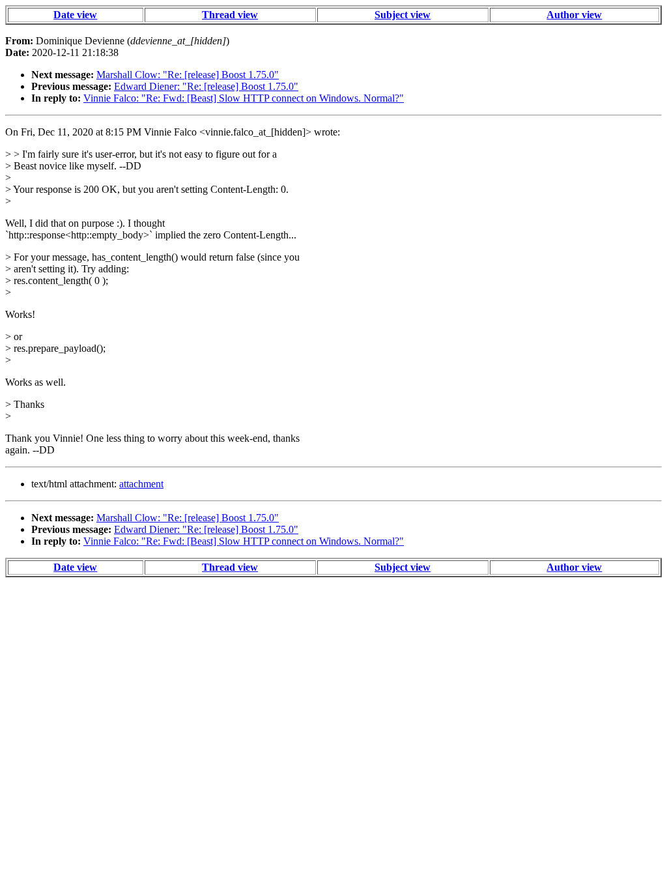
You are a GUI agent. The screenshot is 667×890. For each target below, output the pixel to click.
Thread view (230, 14)
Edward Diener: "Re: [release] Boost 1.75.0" (206, 86)
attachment (141, 483)
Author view (574, 14)
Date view (75, 14)
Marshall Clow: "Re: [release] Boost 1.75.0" (187, 74)
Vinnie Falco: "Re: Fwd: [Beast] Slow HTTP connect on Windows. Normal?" (243, 98)
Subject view (403, 14)
